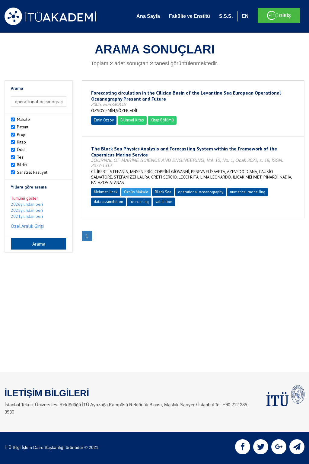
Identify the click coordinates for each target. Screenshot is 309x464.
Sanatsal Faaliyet (32, 172)
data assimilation (108, 201)
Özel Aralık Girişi (27, 226)
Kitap (21, 142)
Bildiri (22, 164)
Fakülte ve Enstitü (189, 16)
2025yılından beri (27, 210)
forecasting (139, 201)
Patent (22, 127)
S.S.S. (226, 16)
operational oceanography (200, 192)
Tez (20, 157)
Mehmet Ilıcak (105, 192)
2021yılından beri (27, 216)
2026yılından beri (27, 204)
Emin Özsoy (104, 120)
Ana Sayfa (148, 16)
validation (163, 201)
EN (245, 16)
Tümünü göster (24, 198)
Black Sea (163, 192)
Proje (22, 134)
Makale (23, 119)
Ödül (21, 149)
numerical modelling (247, 192)
